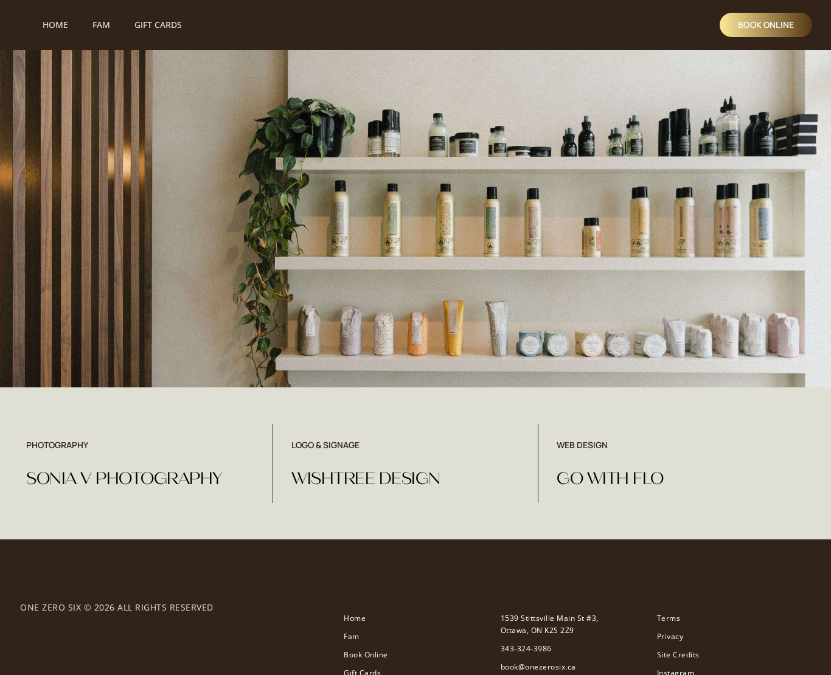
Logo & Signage (325, 445)
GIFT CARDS (158, 24)
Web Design (582, 445)
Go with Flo (610, 478)
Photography (57, 445)
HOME (55, 24)
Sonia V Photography (124, 478)
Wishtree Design (365, 478)
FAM (101, 24)
